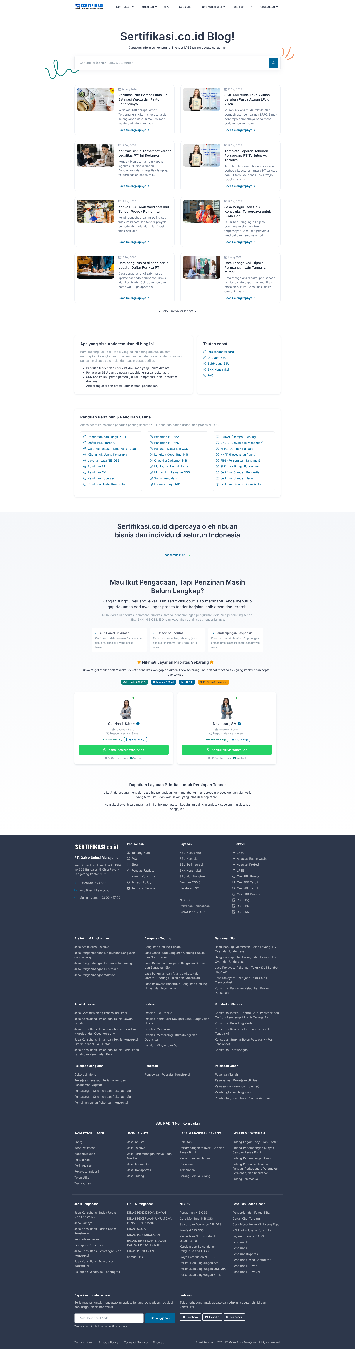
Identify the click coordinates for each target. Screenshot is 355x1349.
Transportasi (83, 1183)
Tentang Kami (141, 853)
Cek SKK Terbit (247, 882)
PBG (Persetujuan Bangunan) (240, 460)
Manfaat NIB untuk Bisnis (171, 466)
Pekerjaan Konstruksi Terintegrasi (97, 1272)
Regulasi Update (142, 870)
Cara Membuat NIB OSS (196, 1218)
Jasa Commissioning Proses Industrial (100, 1013)
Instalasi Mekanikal (158, 1029)
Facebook (192, 1317)
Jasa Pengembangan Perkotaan (96, 969)
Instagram (236, 1317)
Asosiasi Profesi (248, 864)
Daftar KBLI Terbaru (101, 443)
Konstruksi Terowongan (231, 1050)
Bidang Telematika (245, 1179)
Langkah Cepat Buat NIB (171, 454)
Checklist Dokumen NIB (170, 460)
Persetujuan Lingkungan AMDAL (202, 1263)
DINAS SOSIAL (137, 1229)
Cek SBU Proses (248, 876)
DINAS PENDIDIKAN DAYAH (146, 1212)
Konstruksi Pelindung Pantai (234, 1023)
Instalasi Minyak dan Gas (162, 1045)
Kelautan (186, 1142)
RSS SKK (243, 912)
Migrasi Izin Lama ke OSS (172, 472)
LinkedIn (214, 1317)
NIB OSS (185, 900)
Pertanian (186, 1164)
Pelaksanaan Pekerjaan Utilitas (236, 1080)
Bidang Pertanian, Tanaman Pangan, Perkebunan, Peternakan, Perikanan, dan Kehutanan (255, 1168)
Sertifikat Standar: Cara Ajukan (241, 484)
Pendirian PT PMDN (168, 443)
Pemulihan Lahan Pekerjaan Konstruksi (101, 1102)
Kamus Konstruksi (143, 876)
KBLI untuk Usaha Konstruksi (108, 454)
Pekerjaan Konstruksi (88, 1245)
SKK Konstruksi (218, 369)
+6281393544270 (93, 883)
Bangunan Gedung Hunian (163, 947)
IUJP (183, 894)
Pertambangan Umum (195, 1158)
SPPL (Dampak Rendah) (237, 448)
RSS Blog (243, 900)
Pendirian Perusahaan (195, 906)
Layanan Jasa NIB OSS (103, 460)
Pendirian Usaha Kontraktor (107, 484)
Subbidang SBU (218, 363)
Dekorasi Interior (85, 1074)
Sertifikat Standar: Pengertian (240, 472)
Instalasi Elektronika (158, 1013)
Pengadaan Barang (87, 1239)
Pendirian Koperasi (101, 478)
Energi (78, 1142)
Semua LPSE (136, 1257)
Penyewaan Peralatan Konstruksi (167, 1074)
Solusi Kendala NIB (167, 478)
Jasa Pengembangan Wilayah (94, 975)
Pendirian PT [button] (240, 7)
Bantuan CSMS (190, 882)
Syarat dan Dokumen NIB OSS (201, 1224)
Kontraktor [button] (123, 7)
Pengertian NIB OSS (193, 1212)
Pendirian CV (97, 472)
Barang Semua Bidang (195, 1176)
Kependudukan (84, 1154)
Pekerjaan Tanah (226, 1074)
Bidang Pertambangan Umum (252, 1158)
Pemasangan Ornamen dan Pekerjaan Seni (103, 1091)
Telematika (81, 1177)
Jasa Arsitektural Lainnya (91, 947)
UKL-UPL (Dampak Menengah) (241, 443)
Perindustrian (83, 1165)
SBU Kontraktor (190, 853)
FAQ (210, 375)
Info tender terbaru (221, 352)
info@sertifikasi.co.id (95, 890)
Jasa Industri (136, 1142)
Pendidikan (82, 1159)
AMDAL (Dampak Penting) (238, 437)
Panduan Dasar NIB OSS (171, 448)
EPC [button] (166, 7)
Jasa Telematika (138, 1164)
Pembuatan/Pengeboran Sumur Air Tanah (243, 1098)
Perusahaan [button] (267, 7)
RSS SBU (243, 906)
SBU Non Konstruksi (194, 876)
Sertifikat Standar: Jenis (236, 478)
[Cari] (273, 63)
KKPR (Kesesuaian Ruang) (238, 454)
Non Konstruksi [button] (211, 7)
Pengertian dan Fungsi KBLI (107, 437)
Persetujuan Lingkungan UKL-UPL (203, 1269)
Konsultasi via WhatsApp (126, 750)
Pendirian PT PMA (166, 437)
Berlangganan (160, 1318)
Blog (134, 864)
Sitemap (158, 1342)
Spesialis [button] (185, 7)
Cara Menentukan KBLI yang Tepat (112, 448)
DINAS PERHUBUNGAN (143, 1235)
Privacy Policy (141, 882)
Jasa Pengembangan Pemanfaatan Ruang (103, 963)
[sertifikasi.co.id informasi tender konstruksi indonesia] (89, 6)
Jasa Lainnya (136, 1148)
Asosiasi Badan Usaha (252, 858)
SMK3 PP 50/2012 (192, 912)
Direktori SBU (217, 357)
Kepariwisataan (84, 1148)
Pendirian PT (96, 466)
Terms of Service (143, 888)
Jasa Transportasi (139, 1170)
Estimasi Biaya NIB (167, 484)
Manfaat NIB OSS (192, 1230)
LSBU (240, 853)
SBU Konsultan (190, 858)
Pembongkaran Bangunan (233, 1092)
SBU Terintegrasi (191, 864)
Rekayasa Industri (86, 1171)
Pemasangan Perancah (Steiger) (237, 1086)
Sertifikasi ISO (189, 888)
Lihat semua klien (173, 555)
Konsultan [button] (147, 7)
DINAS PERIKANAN (140, 1251)
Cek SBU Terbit (247, 888)
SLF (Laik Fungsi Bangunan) (239, 466)
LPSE (240, 870)
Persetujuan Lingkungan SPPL (200, 1275)
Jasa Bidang (135, 1176)
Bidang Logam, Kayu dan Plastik (255, 1142)
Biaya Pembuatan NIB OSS (198, 1257)
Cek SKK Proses (248, 894)
